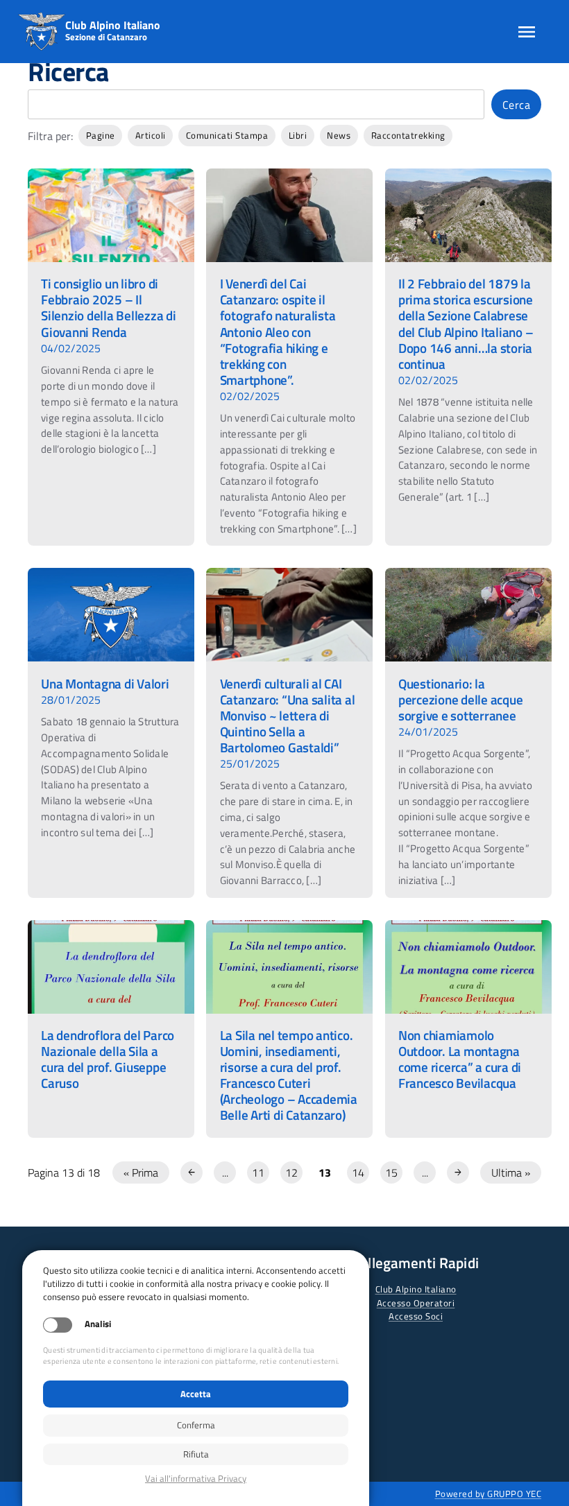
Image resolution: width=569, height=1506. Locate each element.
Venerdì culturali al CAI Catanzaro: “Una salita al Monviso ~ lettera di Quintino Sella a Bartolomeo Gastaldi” (287, 715)
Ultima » (510, 1172)
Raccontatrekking (408, 135)
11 (258, 1172)
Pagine (100, 135)
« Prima (141, 1172)
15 (391, 1172)
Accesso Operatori (416, 1303)
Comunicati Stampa (227, 135)
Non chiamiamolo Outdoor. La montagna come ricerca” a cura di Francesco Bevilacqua (459, 1059)
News (338, 135)
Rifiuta (196, 1454)
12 (291, 1172)
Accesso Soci (416, 1316)
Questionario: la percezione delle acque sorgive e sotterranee (460, 699)
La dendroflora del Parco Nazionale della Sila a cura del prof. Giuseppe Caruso (107, 1059)
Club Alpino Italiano (416, 1289)
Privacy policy (195, 1478)
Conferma (196, 1425)
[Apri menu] (527, 32)
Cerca (516, 104)
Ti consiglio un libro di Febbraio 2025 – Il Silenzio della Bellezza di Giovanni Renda (108, 307)
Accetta (195, 1394)
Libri (298, 135)
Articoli (150, 135)
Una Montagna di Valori (105, 683)
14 (358, 1172)
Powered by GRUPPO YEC (488, 1493)
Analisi (98, 1324)
